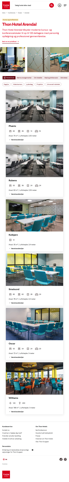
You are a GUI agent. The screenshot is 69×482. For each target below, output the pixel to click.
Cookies (4, 464)
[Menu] (65, 5)
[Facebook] (61, 459)
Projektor (40, 84)
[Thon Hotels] (6, 5)
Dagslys (6, 84)
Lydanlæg (29, 84)
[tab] (8, 78)
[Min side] (59, 5)
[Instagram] (65, 459)
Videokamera (17, 84)
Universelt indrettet (53, 84)
